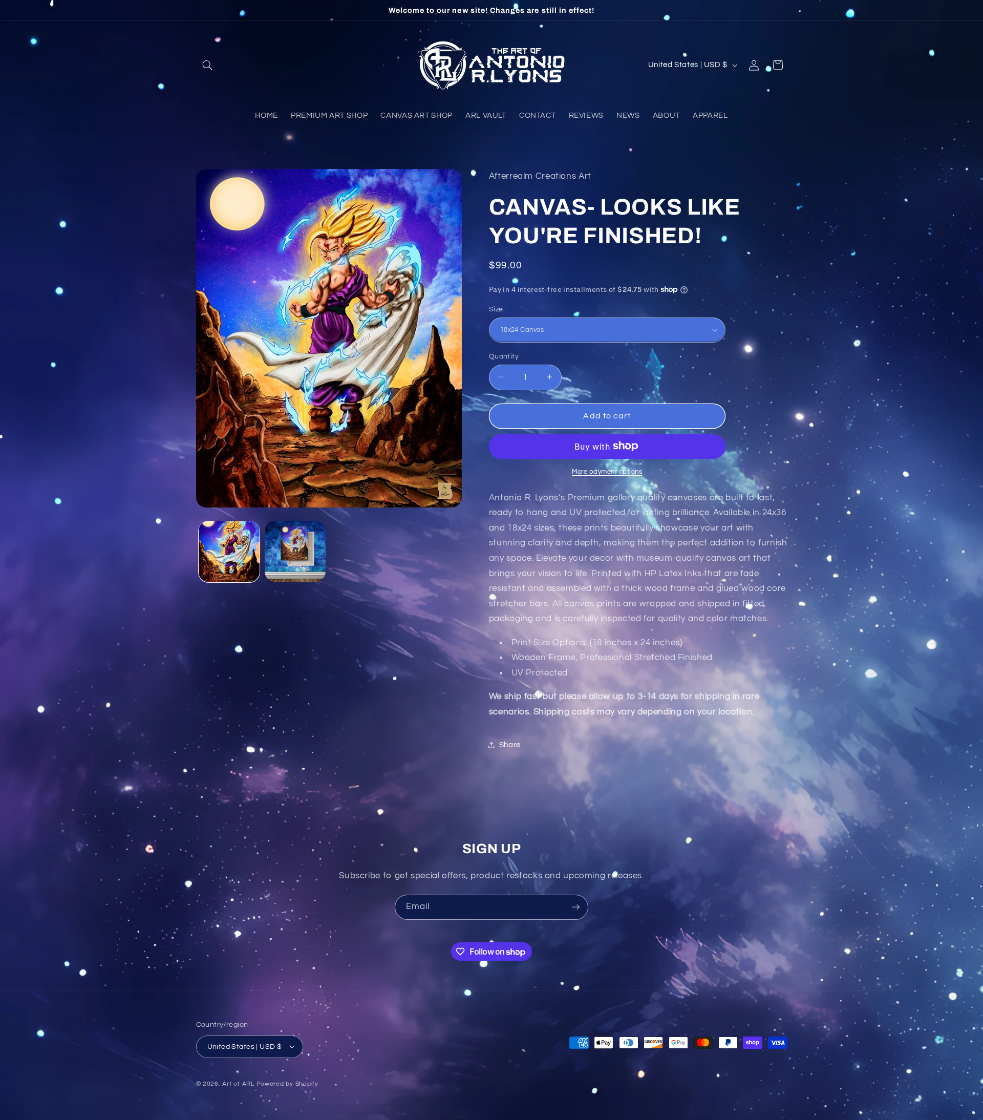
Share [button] (510, 744)
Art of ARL (238, 1083)
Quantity (504, 356)
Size (496, 308)
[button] (208, 65)
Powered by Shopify (287, 1083)
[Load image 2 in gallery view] (295, 551)
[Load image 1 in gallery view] (229, 551)
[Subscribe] (576, 907)
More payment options (607, 471)
